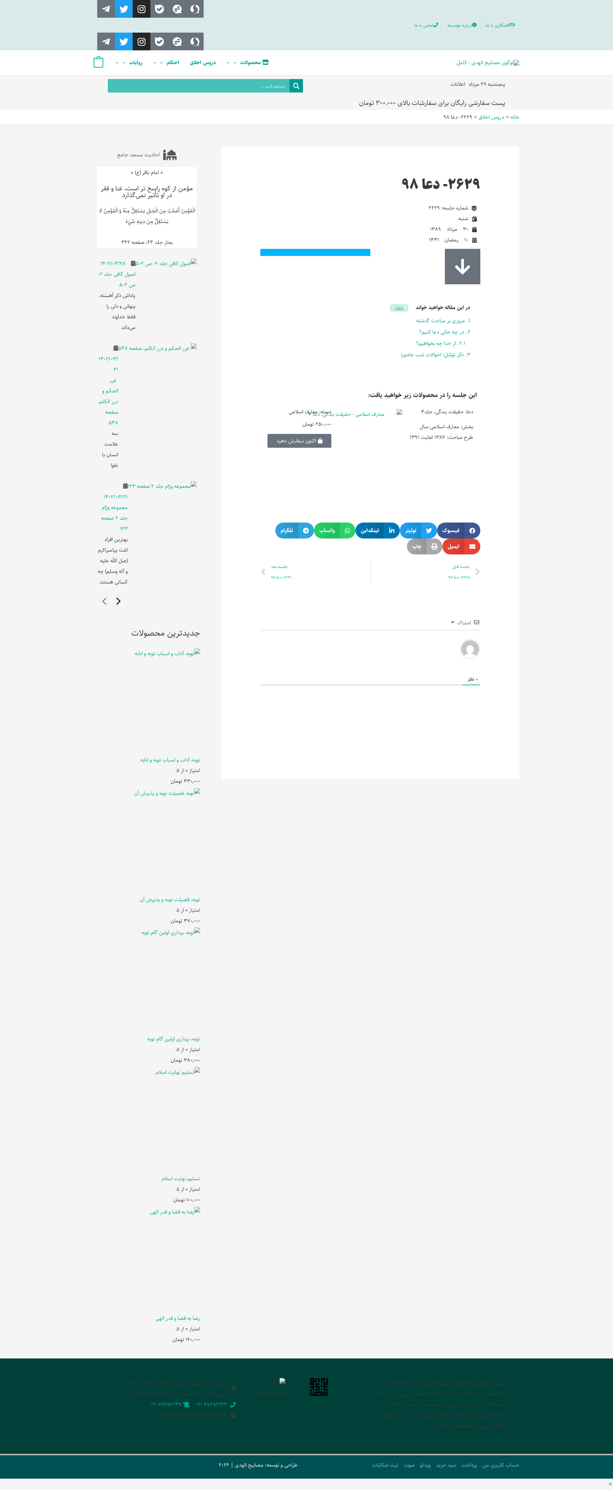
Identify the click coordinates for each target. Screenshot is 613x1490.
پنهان (400, 308)
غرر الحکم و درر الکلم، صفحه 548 (108, 401)
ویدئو (425, 1465)
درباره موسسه (459, 25)
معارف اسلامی (303, 412)
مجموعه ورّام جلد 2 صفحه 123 (114, 518)
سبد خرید (446, 1465)
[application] (236, 62)
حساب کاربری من (500, 1465)
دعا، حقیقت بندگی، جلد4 (447, 412)
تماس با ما (423, 25)
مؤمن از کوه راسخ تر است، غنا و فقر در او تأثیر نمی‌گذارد (147, 191)
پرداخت (469, 1465)
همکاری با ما (497, 25)
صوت (409, 1465)
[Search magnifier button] (296, 86)
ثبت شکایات (385, 1465)
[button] (458, 530)
